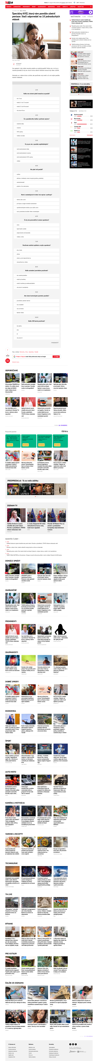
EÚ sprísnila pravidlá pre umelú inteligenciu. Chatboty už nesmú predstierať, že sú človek (28, 880)
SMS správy (20, 131)
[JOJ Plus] (71, 131)
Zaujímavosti (42, 6)
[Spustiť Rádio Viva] (81, 11)
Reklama (31, 1044)
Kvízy (58, 6)
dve (18, 330)
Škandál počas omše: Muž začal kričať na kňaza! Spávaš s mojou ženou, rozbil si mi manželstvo (32, 551)
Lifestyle (72, 6)
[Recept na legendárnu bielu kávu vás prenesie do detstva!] (61, 842)
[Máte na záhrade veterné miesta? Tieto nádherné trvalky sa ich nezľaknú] (61, 961)
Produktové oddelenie (53, 1049)
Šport (34, 6)
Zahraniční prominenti (42, 644)
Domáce (9, 6)
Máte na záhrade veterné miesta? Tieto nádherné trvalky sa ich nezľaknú (60, 970)
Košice (55, 582)
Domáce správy (12, 561)
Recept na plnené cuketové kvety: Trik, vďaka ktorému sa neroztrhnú (43, 851)
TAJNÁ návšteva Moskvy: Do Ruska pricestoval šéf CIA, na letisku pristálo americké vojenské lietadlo (28, 608)
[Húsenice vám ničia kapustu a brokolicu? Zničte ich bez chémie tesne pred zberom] (45, 961)
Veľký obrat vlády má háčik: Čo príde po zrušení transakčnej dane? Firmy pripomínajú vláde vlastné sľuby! (12, 729)
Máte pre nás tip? (52, 1057)
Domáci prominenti (9, 644)
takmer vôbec (20, 312)
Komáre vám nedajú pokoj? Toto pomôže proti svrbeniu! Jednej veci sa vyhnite (28, 669)
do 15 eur (19, 98)
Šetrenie (22, 352)
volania (19, 127)
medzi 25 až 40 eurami (23, 106)
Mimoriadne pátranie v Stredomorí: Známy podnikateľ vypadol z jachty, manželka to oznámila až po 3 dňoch (60, 729)
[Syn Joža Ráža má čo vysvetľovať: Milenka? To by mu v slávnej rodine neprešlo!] (28, 629)
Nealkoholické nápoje (58, 854)
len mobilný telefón (22, 275)
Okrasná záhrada (24, 975)
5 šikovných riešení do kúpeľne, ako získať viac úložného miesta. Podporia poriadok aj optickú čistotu (60, 942)
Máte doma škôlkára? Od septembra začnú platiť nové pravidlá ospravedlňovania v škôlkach (60, 821)
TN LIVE (8, 894)
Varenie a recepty (14, 834)
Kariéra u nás (11, 1053)
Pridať (57, 356)
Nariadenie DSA (11, 1057)
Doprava (39, 795)
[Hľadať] (91, 6)
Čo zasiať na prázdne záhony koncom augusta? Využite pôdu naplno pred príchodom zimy (12, 971)
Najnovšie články (12, 539)
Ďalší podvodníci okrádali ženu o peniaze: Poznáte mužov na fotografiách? (12, 577)
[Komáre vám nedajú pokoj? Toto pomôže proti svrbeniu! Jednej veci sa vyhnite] (28, 660)
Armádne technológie (9, 886)
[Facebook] (70, 1044)
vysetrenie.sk (7, 672)
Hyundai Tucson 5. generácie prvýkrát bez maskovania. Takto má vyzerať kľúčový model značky (60, 790)
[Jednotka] (71, 123)
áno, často (19, 250)
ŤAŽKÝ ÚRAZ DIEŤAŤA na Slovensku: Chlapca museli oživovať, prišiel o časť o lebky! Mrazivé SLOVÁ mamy (34, 555)
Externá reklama (32, 1049)
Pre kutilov (11, 953)
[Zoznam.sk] (73, 1052)
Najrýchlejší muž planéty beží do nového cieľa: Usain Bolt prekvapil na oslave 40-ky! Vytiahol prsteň (44, 639)
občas (18, 254)
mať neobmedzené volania (24, 153)
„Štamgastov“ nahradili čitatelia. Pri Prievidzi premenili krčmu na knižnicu (11, 911)
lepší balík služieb (21, 229)
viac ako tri (19, 338)
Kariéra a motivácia (15, 803)
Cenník (30, 1053)
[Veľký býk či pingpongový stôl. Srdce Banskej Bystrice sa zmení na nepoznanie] (28, 902)
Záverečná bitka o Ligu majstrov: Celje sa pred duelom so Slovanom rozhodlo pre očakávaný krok (27, 759)
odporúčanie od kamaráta (23, 233)
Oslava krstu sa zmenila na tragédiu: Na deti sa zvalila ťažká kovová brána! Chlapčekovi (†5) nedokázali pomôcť (44, 608)
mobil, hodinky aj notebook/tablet (26, 283)
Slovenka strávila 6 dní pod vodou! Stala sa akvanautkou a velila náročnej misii (44, 669)
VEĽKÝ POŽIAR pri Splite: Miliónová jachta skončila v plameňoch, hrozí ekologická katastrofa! (84, 164)
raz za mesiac (20, 308)
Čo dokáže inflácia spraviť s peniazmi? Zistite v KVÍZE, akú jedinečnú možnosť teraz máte (12, 465)
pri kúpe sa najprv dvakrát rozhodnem (27, 203)
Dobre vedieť (7, 469)
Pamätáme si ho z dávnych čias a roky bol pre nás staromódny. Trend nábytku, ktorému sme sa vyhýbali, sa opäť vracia (12, 942)
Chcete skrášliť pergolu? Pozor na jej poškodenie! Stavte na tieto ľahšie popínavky (28, 971)
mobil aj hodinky (21, 279)
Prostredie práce (41, 824)
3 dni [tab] (84, 17)
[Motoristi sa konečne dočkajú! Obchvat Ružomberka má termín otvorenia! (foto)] (45, 719)
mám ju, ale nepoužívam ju (24, 258)
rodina (18, 174)
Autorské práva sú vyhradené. (75, 1048)
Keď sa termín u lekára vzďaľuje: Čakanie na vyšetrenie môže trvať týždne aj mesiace (60, 465)
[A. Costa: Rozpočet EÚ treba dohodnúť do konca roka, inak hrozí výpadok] (36, 515)
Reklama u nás (32, 1047)
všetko (18, 161)
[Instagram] (73, 1044)
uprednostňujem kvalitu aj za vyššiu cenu (27, 207)
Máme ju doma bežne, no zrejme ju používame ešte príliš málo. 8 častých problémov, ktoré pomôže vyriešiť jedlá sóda (45, 942)
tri (17, 334)
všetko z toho (20, 237)
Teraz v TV (73, 111)
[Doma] (71, 127)
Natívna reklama (32, 1057)
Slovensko (39, 764)
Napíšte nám (11, 1055)
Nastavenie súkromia (12, 1051)
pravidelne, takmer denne (23, 300)
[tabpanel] (81, 33)
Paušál (36, 352)
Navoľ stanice (72, 135)
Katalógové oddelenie (53, 1053)
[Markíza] (71, 115)
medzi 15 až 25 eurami (23, 102)
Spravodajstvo (52, 1047)
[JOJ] (71, 119)
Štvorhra (55, 762)
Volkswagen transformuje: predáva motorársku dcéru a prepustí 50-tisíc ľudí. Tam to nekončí (27, 790)
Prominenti (26, 6)
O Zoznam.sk (11, 1044)
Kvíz (26, 352)
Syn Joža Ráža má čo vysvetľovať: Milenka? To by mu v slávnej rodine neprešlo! (28, 638)
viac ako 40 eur (21, 110)
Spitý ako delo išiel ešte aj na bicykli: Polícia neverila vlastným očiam (44, 577)
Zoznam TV (12, 505)
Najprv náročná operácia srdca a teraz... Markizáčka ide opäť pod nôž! (61, 637)
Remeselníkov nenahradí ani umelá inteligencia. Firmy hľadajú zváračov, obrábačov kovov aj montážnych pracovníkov (28, 821)
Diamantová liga (8, 762)
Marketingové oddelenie (54, 1055)
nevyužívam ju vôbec (22, 262)
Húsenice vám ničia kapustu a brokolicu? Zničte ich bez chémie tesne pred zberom (43, 971)
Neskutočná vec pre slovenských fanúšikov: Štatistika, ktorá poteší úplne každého (27, 699)
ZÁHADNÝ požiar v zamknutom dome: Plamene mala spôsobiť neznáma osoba (27, 578)
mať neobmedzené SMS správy (25, 157)
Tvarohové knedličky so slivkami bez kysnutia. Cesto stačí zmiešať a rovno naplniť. (27, 851)
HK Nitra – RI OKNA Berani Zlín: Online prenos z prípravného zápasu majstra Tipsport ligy (44, 759)
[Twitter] (76, 1044)
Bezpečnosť (40, 886)
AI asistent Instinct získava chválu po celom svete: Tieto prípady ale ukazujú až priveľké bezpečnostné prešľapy (44, 881)
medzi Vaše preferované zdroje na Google (31, 356)
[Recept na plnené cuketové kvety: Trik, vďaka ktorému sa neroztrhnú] (45, 842)
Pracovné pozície (10, 432)
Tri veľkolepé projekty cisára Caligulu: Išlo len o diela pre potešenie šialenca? (60, 669)
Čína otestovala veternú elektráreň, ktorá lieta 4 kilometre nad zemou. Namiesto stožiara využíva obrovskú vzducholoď (60, 881)
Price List (30, 1055)
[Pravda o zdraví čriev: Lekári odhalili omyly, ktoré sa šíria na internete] (12, 660)
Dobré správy (12, 681)
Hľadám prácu (24, 826)
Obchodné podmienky (33, 1051)
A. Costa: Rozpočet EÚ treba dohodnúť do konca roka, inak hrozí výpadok (36, 526)
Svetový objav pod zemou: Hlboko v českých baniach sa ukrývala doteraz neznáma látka (44, 911)
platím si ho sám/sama (23, 186)
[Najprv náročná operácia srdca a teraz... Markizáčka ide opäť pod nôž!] (61, 629)
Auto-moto (10, 772)
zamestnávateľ (20, 182)
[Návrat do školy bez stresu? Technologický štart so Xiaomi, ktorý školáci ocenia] (45, 689)
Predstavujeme (56, 795)
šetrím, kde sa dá (21, 199)
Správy (28, 529)
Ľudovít (63, 2)
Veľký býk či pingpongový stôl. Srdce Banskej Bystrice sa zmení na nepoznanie (28, 911)
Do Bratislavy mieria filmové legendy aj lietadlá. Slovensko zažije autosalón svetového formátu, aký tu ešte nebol (12, 790)
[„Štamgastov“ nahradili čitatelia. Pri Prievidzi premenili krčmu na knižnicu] (12, 902)
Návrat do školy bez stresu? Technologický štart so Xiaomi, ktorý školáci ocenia (27, 465)
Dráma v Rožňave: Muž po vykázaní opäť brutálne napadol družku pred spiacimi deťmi (61, 578)
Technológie (11, 863)
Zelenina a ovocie (8, 975)
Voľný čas (81, 6)
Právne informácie (12, 1047)
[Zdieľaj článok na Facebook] (7, 350)
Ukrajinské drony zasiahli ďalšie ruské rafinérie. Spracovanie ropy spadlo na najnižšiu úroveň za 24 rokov (12, 881)
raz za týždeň (20, 304)
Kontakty (51, 1044)
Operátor (31, 352)
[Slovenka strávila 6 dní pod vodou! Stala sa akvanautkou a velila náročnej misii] (45, 660)
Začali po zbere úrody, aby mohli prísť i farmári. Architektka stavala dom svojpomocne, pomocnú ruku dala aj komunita (28, 942)
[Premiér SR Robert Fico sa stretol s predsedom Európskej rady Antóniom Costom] (57, 515)
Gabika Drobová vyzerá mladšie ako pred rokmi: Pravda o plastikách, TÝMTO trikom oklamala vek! (16, 527)
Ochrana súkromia (12, 1049)
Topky (21, 10)
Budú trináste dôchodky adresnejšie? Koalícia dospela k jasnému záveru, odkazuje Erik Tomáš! (27, 729)
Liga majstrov (24, 764)
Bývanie (9, 923)
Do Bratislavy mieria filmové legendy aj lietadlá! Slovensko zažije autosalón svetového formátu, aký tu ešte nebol (45, 466)
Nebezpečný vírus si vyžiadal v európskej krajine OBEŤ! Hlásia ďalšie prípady (59, 607)
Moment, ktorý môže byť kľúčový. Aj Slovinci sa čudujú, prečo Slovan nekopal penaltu (60, 911)
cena (18, 225)
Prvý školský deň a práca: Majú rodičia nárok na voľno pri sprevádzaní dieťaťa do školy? (44, 820)
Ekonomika (51, 6)
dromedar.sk (56, 674)
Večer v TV (82, 111)
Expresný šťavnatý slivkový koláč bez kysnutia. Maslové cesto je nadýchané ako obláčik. (12, 851)
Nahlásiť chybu (15, 362)
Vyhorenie (7, 826)
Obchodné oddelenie (53, 1051)
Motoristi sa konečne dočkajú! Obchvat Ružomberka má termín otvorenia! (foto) (44, 728)
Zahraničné (17, 6)
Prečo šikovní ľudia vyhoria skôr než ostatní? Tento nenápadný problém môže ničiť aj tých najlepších (12, 821)
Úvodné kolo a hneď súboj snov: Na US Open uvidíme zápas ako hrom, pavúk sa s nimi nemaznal (60, 758)
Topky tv (65, 6)
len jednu (19, 326)
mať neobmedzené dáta (23, 149)
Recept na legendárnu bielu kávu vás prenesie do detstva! (60, 850)
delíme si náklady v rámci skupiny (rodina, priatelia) (30, 178)
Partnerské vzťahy (82, 101)
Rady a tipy (40, 855)
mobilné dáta (20, 124)
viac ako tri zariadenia (22, 287)
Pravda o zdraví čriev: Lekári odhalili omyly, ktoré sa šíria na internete (24, 547)
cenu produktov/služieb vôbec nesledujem (28, 211)
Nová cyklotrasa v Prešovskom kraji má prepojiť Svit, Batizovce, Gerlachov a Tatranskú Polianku (44, 790)
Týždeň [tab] (90, 17)
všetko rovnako (21, 135)
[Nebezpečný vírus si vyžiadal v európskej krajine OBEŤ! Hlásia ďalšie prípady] (61, 598)
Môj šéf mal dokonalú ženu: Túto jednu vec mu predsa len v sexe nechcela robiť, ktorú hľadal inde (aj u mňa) (84, 104)
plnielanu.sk (56, 703)
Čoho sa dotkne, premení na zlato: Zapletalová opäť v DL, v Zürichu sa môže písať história (12, 758)
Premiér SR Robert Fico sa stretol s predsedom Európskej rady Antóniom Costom (56, 527)
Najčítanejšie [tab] (76, 17)
